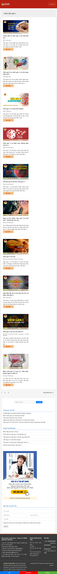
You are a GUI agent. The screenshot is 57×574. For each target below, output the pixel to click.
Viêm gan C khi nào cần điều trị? (13, 331)
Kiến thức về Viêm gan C (8, 147)
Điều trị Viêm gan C (7, 40)
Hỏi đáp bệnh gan (7, 76)
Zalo (9, 572)
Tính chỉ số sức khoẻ (35, 552)
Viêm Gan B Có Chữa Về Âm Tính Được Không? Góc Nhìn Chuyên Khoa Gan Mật (24, 422)
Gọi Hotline (28, 572)
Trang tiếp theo (48, 392)
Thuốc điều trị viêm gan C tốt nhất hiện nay (14, 434)
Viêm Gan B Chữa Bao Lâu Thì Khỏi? (12, 417)
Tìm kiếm (39, 402)
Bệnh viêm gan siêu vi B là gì (10, 431)
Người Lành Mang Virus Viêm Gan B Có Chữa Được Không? (18, 420)
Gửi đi (5, 526)
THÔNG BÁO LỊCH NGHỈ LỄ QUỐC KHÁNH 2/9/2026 (17, 413)
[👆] (45, 552)
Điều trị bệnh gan (34, 553)
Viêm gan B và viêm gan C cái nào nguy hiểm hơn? (16, 437)
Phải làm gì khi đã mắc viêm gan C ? (14, 181)
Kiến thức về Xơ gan (18, 259)
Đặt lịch (47, 572)
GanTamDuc (47, 545)
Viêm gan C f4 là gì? (9, 256)
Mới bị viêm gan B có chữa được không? (13, 415)
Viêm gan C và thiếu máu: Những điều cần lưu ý (15, 442)
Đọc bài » (8, 50)
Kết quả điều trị (34, 555)
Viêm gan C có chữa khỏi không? (13, 109)
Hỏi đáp (32, 546)
